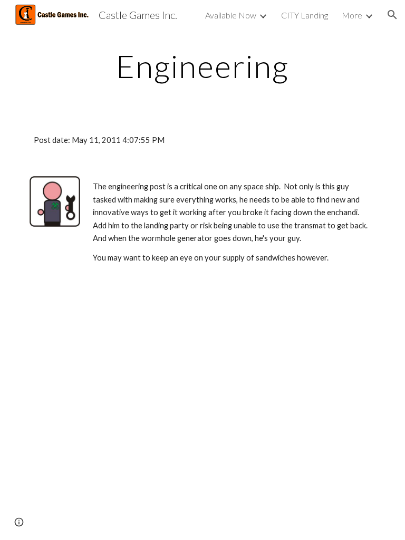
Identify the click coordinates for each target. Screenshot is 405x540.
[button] (392, 14)
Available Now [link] (230, 15)
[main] (202, 66)
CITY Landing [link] (304, 15)
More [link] (352, 15)
